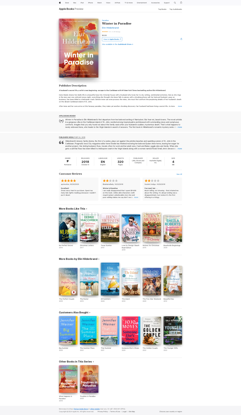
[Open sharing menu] (181, 39)
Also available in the (116, 44)
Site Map (132, 411)
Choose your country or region (170, 411)
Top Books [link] (162, 9)
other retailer (95, 409)
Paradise (105, 20)
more (180, 106)
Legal (124, 411)
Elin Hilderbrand (110, 27)
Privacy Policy (103, 411)
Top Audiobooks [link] (175, 9)
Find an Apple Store (81, 409)
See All (179, 174)
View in (111, 39)
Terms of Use (115, 411)
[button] (175, 3)
